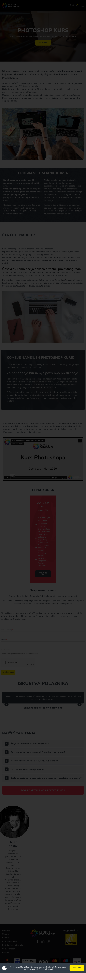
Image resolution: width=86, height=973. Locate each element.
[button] (83, 5)
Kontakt (5, 952)
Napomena (5, 649)
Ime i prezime (7, 630)
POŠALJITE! (8, 672)
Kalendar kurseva (9, 941)
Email (4, 640)
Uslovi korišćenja (9, 949)
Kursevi (5, 938)
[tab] (43, 743)
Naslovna (6, 930)
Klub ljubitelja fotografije (12, 945)
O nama (5, 934)
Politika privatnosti (46, 969)
